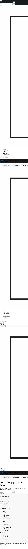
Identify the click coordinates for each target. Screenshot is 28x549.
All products (6, 312)
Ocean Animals (6, 165)
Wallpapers (5, 315)
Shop (4, 519)
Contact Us (5, 319)
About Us (5, 524)
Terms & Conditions (8, 526)
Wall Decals (6, 313)
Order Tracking (7, 528)
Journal (5, 317)
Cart (4, 538)
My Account (6, 535)
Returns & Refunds (7, 527)
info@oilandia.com (4, 503)
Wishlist (5, 539)
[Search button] (14, 491)
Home (4, 311)
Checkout (5, 536)
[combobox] (6, 492)
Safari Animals (16, 165)
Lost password (6, 540)
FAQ (4, 511)
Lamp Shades (6, 316)
